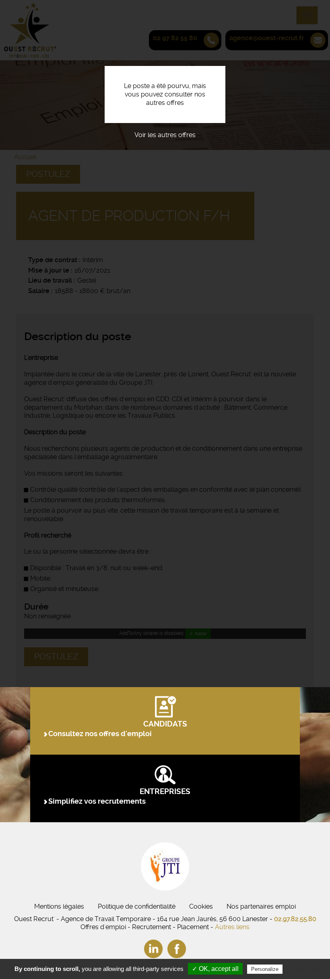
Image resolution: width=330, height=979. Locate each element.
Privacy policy (304, 969)
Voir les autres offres (165, 135)
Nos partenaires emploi (261, 906)
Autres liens (232, 927)
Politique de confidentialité (136, 906)
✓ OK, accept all (215, 968)
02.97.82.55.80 (295, 919)
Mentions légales (59, 906)
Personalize (264, 969)
